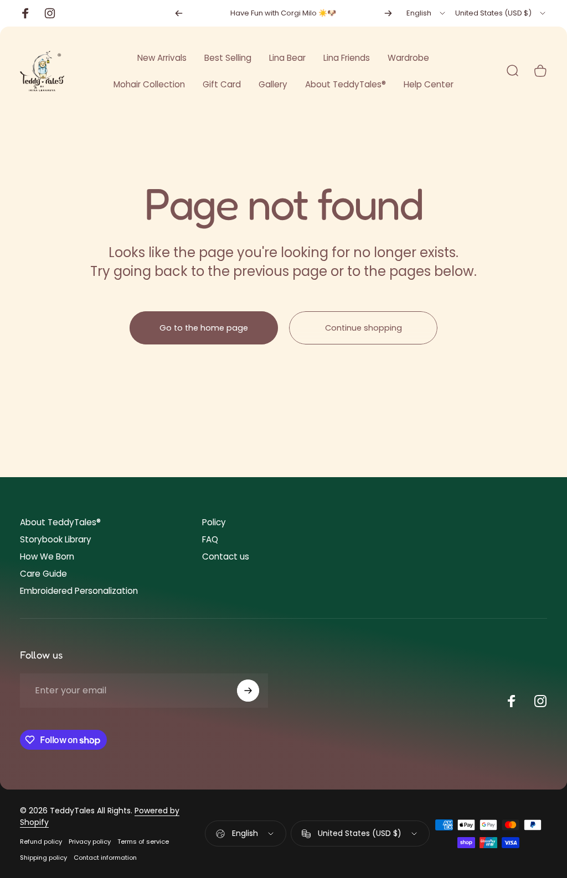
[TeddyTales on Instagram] (540, 701)
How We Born (47, 556)
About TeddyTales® (60, 522)
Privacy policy (90, 841)
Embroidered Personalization (79, 591)
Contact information (105, 857)
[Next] (388, 13)
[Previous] (179, 13)
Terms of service (143, 841)
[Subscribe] (248, 691)
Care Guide (43, 573)
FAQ (210, 539)
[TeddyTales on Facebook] (511, 701)
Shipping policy (43, 857)
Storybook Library (55, 539)
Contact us (225, 556)
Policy (214, 522)
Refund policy (41, 841)
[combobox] (426, 13)
